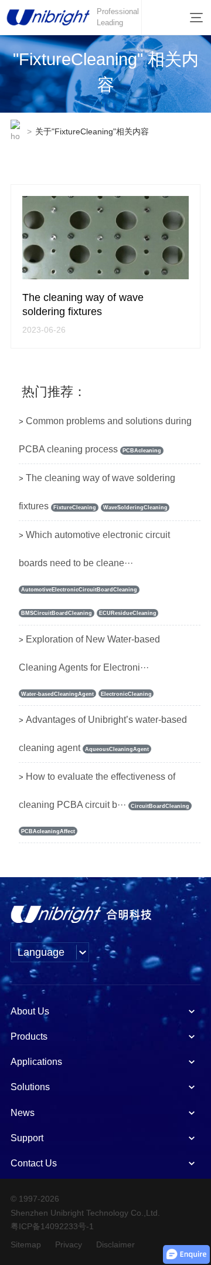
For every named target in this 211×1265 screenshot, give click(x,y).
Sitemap (26, 1244)
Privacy (68, 1244)
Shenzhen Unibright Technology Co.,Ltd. (85, 1212)
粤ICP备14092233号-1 (52, 1226)
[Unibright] (81, 914)
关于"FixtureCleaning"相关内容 (92, 131)
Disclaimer (115, 1244)
